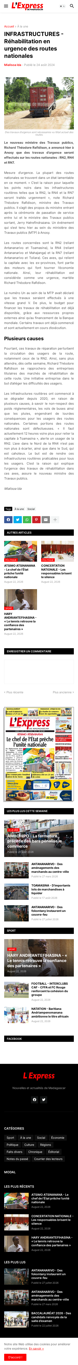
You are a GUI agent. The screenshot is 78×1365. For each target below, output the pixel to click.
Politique (12, 1144)
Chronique (35, 1152)
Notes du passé (17, 1159)
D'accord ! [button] (15, 1357)
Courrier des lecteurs (48, 1159)
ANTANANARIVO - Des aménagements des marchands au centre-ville (50, 867)
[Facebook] (8, 519)
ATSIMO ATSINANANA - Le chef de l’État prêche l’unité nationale (19, 571)
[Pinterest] (36, 519)
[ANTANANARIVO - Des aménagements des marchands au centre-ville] (16, 870)
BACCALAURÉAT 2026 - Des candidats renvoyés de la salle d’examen (51, 1316)
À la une (22, 26)
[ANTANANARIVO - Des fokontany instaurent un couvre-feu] (16, 913)
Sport (10, 1137)
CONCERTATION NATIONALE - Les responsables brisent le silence (56, 571)
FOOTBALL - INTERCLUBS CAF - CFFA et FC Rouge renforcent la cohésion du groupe (49, 989)
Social (31, 509)
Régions (45, 1144)
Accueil (9, 26)
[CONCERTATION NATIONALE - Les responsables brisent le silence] (16, 1222)
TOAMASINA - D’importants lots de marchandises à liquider (50, 889)
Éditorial (53, 1152)
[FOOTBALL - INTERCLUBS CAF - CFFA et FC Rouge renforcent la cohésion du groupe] (16, 990)
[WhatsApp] (27, 519)
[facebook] (34, 1099)
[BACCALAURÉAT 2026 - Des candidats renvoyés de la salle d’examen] (16, 1319)
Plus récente (14, 692)
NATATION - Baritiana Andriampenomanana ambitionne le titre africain (50, 1012)
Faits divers (14, 1152)
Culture (29, 1144)
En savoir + (36, 1348)
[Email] (46, 519)
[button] (5, 6)
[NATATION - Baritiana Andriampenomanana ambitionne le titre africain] (16, 1015)
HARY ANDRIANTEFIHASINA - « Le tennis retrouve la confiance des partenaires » (20, 621)
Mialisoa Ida (12, 65)
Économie (57, 1137)
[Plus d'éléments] (55, 519)
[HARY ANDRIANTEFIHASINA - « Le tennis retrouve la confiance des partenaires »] (16, 1244)
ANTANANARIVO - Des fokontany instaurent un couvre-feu (48, 910)
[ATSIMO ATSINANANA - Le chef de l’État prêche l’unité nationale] (16, 1201)
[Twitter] (18, 519)
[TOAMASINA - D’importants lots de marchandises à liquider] (16, 892)
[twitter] (43, 1099)
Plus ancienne (62, 692)
